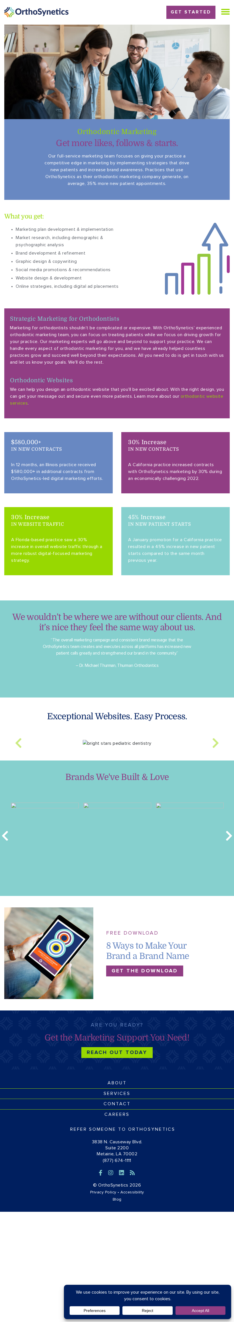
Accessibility (132, 1192)
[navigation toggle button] (225, 11)
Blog (117, 1199)
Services (117, 1093)
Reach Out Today (117, 1052)
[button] (18, 743)
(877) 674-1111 (117, 1160)
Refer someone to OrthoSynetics (122, 1129)
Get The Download (145, 971)
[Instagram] (111, 1173)
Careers (117, 1114)
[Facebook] (101, 1173)
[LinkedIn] (122, 1173)
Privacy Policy (103, 1192)
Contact (117, 1104)
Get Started (191, 12)
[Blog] (132, 1173)
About (117, 1083)
